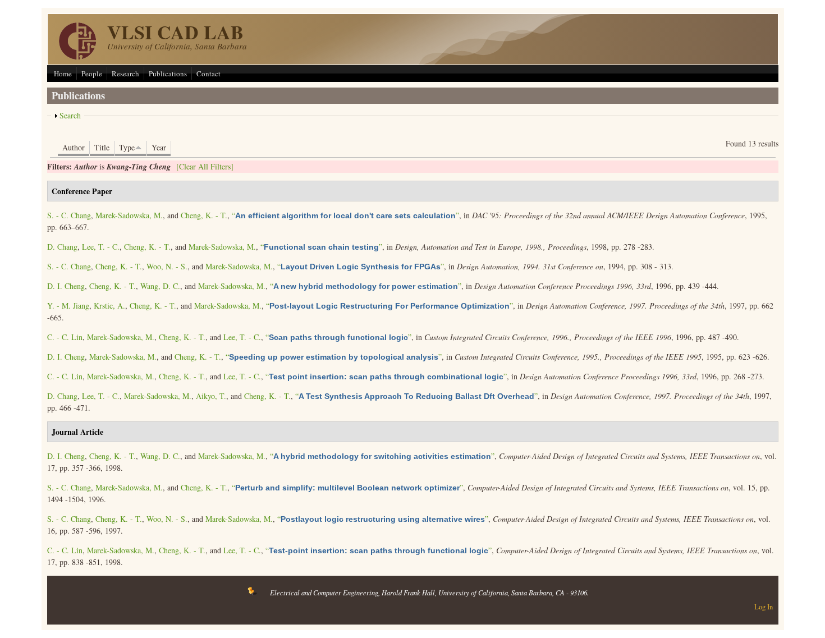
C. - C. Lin (64, 337)
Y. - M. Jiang (68, 305)
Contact (208, 73)
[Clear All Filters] (204, 166)
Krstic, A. (109, 305)
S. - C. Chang (69, 215)
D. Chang (62, 246)
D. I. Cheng (66, 286)
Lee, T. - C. (101, 246)
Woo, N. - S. (166, 266)
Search (70, 115)
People (91, 73)
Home (63, 73)
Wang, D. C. (160, 286)
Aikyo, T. (211, 396)
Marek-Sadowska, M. (129, 215)
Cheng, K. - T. (204, 215)
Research (125, 73)
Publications (168, 73)
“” (345, 215)
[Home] (77, 56)
